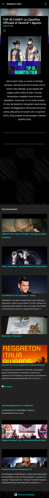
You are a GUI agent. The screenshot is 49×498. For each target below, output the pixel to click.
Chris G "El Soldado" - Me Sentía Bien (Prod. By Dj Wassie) (24, 266)
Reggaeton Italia (14, 4)
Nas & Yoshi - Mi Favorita (11, 336)
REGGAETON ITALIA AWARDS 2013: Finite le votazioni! (23, 365)
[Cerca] (45, 4)
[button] (4, 30)
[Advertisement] (24, 176)
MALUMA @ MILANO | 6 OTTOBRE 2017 (17, 405)
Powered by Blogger (26, 495)
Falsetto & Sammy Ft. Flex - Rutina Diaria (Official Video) (24, 440)
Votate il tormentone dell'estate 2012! (17, 469)
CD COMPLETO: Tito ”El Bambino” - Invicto (18, 295)
